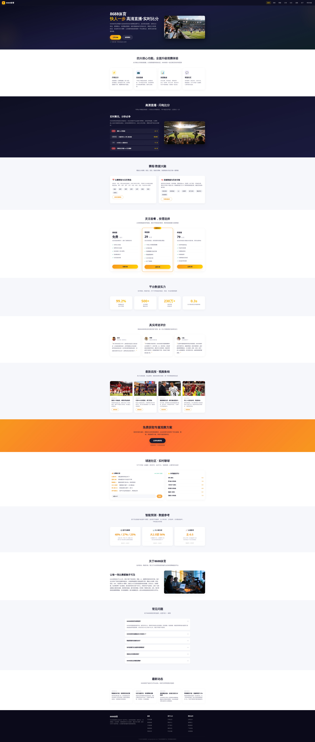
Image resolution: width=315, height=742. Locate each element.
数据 (280, 3)
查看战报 (115, 409)
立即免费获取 (157, 441)
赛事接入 (190, 722)
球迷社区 (149, 731)
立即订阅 (157, 267)
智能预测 (149, 728)
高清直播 (149, 719)
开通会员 (170, 719)
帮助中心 (170, 722)
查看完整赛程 (117, 197)
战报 (296, 3)
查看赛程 (127, 37)
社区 (291, 3)
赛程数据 (149, 722)
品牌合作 (190, 719)
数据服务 (190, 725)
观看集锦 (188, 409)
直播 (274, 3)
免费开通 (125, 266)
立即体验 (115, 37)
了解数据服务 (166, 199)
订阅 (285, 3)
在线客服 (190, 731)
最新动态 (170, 728)
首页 (268, 3)
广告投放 (190, 728)
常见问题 (309, 3)
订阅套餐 (149, 725)
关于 (302, 3)
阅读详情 (163, 409)
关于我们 (170, 725)
